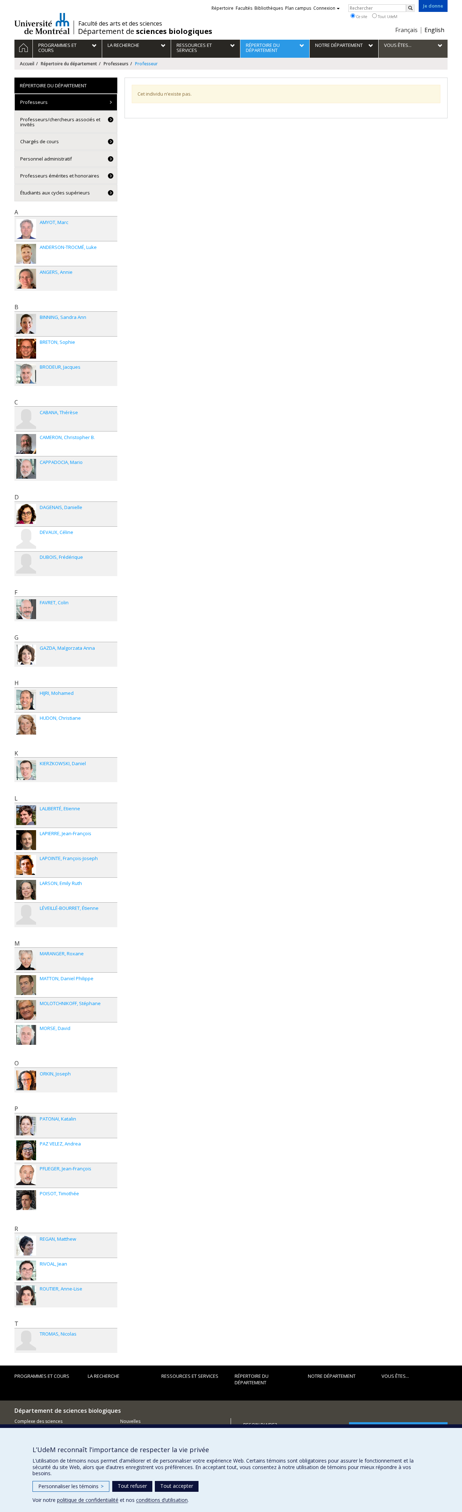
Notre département (332, 1376)
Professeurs (116, 64)
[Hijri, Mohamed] (26, 700)
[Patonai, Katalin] (26, 1125)
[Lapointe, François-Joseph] (26, 865)
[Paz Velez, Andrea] (26, 1150)
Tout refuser (132, 1485)
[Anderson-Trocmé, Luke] (26, 254)
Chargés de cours (39, 141)
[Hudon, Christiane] (26, 725)
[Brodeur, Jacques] (26, 374)
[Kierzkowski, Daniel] (26, 770)
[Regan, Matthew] (26, 1245)
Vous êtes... (395, 1376)
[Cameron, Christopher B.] (26, 444)
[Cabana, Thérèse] (26, 419)
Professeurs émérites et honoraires (59, 175)
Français (406, 30)
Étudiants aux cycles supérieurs (55, 192)
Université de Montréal (42, 23)
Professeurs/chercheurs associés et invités (60, 122)
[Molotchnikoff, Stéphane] (26, 1010)
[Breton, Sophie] (26, 349)
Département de (145, 31)
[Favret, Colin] (26, 609)
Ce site (361, 16)
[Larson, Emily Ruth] (26, 890)
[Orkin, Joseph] (26, 1080)
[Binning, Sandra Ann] (26, 324)
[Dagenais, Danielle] (26, 514)
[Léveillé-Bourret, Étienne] (26, 915)
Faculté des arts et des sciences (120, 23)
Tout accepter (176, 1485)
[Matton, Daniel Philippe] (26, 985)
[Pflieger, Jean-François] (26, 1175)
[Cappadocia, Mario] (26, 469)
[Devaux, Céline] (26, 539)
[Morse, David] (26, 1035)
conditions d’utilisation (162, 1499)
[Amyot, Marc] (26, 229)
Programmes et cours (41, 1376)
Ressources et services (189, 1376)
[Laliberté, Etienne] (26, 815)
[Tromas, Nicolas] (26, 1340)
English (434, 30)
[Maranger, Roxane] (26, 960)
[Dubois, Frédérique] (26, 564)
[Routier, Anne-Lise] (26, 1295)
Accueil (27, 64)
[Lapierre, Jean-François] (26, 840)
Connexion (324, 8)
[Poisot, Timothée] (26, 1200)
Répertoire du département (69, 64)
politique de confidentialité (87, 1499)
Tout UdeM (387, 16)
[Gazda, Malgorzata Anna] (26, 655)
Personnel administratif (46, 158)
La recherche (103, 1376)
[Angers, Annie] (26, 279)
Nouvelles (130, 1421)
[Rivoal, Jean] (26, 1270)
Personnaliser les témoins (71, 1486)
